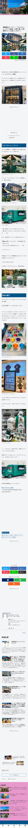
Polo (4, 535)
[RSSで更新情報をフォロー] (14, 583)
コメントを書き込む (14, 775)
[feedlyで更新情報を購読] (20, 580)
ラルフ (13, 535)
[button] (25, 398)
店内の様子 (12, 137)
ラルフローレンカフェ (14, 135)
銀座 (15, 537)
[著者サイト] (8, 580)
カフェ (8, 535)
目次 (12, 132)
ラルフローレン (19, 535)
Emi (9, 613)
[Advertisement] (14, 19)
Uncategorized (6, 532)
